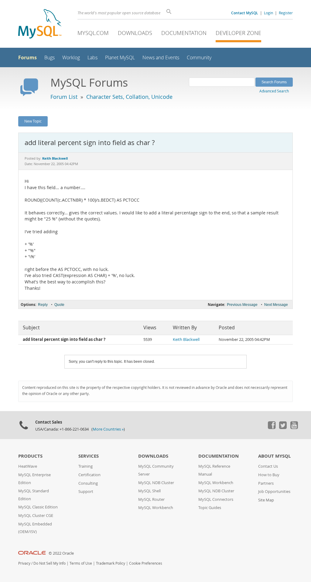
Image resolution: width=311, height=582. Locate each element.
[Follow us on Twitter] (283, 427)
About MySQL (274, 456)
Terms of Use (81, 563)
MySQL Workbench (155, 507)
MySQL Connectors (215, 499)
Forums (27, 57)
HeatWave (27, 466)
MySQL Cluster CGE (35, 515)
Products (30, 456)
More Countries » (108, 429)
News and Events (160, 57)
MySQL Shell (149, 491)
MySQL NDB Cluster (156, 482)
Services (88, 456)
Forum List (63, 96)
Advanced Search (274, 90)
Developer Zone (238, 32)
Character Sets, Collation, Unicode (129, 96)
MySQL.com (93, 32)
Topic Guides (209, 507)
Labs (92, 57)
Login (268, 12)
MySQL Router (151, 499)
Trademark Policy (110, 563)
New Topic (33, 121)
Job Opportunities (274, 491)
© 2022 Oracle (61, 553)
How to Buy (268, 474)
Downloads (135, 32)
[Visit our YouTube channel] (294, 427)
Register (286, 12)
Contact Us (268, 466)
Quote (59, 305)
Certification (89, 474)
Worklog (71, 57)
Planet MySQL (120, 57)
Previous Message (242, 305)
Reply (43, 305)
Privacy (24, 563)
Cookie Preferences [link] (145, 563)
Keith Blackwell (186, 339)
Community (199, 57)
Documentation (184, 32)
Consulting (88, 483)
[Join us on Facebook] (271, 427)
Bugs (49, 57)
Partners (266, 483)
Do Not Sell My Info (49, 563)
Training (85, 466)
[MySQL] (39, 24)
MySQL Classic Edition (38, 507)
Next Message (276, 305)
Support (85, 491)
